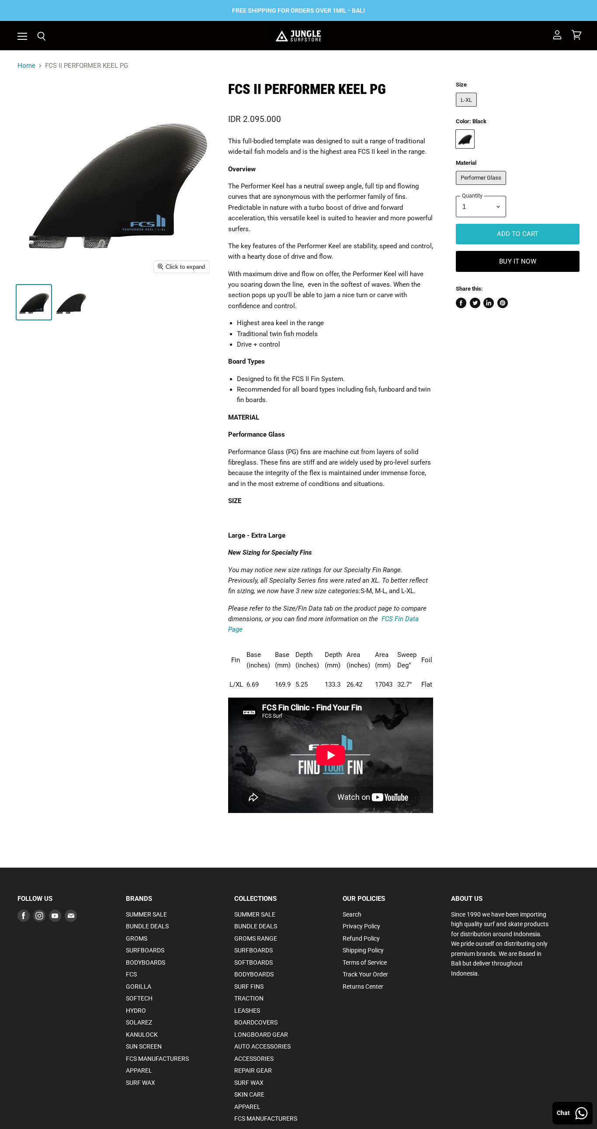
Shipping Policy (363, 950)
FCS (131, 974)
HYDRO (136, 1010)
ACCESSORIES (254, 1058)
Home (26, 65)
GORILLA (138, 986)
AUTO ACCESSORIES (262, 1046)
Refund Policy (361, 938)
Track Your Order (365, 974)
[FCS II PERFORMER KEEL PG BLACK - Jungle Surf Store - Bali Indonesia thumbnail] (34, 302)
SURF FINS (249, 986)
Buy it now (517, 261)
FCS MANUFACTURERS (157, 1058)
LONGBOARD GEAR (261, 1034)
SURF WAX (140, 1082)
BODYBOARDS (145, 962)
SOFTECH (139, 998)
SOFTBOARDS (253, 962)
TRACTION (249, 998)
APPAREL (139, 1070)
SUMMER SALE (146, 914)
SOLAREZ (139, 1022)
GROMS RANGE (255, 938)
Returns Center (363, 986)
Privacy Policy (361, 926)
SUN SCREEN (144, 1046)
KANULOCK (142, 1034)
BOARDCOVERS (256, 1022)
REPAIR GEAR (253, 1070)
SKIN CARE (249, 1094)
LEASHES (247, 1010)
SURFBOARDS (145, 950)
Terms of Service (365, 962)
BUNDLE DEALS (147, 926)
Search (352, 914)
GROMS (136, 938)
